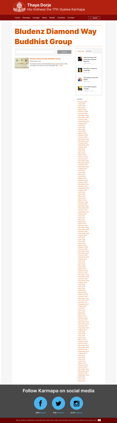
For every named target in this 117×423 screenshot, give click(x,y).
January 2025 (83, 137)
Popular (80, 51)
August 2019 (83, 259)
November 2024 (84, 141)
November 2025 (84, 117)
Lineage (36, 17)
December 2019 (84, 251)
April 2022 (82, 198)
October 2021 (83, 210)
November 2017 (84, 300)
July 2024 (82, 149)
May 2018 (82, 288)
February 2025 (83, 135)
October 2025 (83, 119)
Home (17, 17)
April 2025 (82, 131)
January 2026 (83, 113)
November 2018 (84, 277)
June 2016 (82, 334)
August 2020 (83, 235)
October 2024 (83, 143)
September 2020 (84, 233)
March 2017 (82, 316)
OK (99, 420)
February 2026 (83, 111)
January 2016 (83, 343)
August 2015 (83, 353)
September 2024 (84, 145)
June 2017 (82, 310)
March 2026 (82, 110)
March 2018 (82, 292)
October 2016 (83, 326)
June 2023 (82, 172)
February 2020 (83, 247)
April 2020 (82, 243)
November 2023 (84, 163)
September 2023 (84, 166)
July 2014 (82, 377)
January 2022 (83, 204)
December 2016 (84, 322)
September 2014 (84, 375)
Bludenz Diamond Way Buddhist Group (45, 59)
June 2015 (82, 357)
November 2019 (84, 253)
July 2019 (82, 261)
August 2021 (83, 214)
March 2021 (82, 223)
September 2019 (84, 257)
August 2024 (83, 147)
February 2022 (83, 202)
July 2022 (82, 192)
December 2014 (84, 369)
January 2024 (83, 159)
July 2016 (82, 332)
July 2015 (82, 355)
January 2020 (83, 249)
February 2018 (83, 294)
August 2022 (83, 190)
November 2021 (84, 208)
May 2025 (82, 129)
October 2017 (83, 302)
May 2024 (82, 153)
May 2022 (82, 196)
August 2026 (83, 102)
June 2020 (82, 239)
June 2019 (82, 263)
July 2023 (82, 170)
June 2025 (82, 127)
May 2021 (82, 220)
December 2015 (84, 345)
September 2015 (84, 351)
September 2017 (84, 304)
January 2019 (83, 273)
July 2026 (82, 104)
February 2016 (83, 341)
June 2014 (82, 379)
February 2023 (83, 180)
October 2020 (83, 231)
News (44, 17)
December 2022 (84, 184)
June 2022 (82, 194)
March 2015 (82, 363)
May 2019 (82, 265)
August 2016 (83, 330)
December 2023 (84, 161)
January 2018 (83, 296)
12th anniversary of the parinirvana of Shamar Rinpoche (90, 59)
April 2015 (82, 361)
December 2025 (84, 115)
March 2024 (82, 155)
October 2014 (83, 373)
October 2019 (83, 255)
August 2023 (83, 168)
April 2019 (82, 267)
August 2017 (83, 306)
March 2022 (82, 200)
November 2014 (84, 371)
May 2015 (82, 359)
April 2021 (82, 222)
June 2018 (82, 286)
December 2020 (84, 227)
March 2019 (82, 269)
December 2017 (84, 298)
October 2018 (83, 279)
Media (52, 17)
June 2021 (82, 218)
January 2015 (83, 367)
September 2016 (84, 328)
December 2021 (84, 206)
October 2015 (83, 349)
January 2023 (83, 182)
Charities (61, 17)
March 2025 (82, 133)
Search (94, 18)
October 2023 (83, 164)
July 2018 (82, 284)
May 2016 (82, 336)
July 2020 (82, 237)
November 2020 (84, 229)
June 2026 (82, 106)
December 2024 (84, 139)
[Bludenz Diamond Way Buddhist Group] (22, 63)
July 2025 (82, 125)
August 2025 (83, 123)
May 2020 (82, 241)
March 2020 (82, 245)
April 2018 (82, 290)
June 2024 (82, 151)
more (61, 65)
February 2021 (83, 225)
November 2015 (84, 347)
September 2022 (84, 188)
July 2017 (82, 308)
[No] (115, 420)
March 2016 (82, 339)
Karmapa (26, 17)
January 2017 (83, 320)
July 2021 (82, 216)
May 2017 (82, 312)
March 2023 (82, 178)
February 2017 (83, 318)
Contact (71, 17)
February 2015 (83, 365)
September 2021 (84, 212)
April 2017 (82, 314)
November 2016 (84, 324)
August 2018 (83, 282)
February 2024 (83, 157)
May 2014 (82, 381)
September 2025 (84, 121)
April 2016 (82, 338)
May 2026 (82, 108)
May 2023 (82, 174)
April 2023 (82, 176)
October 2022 (83, 186)
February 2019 (83, 271)
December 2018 (84, 275)
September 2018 (84, 280)
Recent (89, 51)
